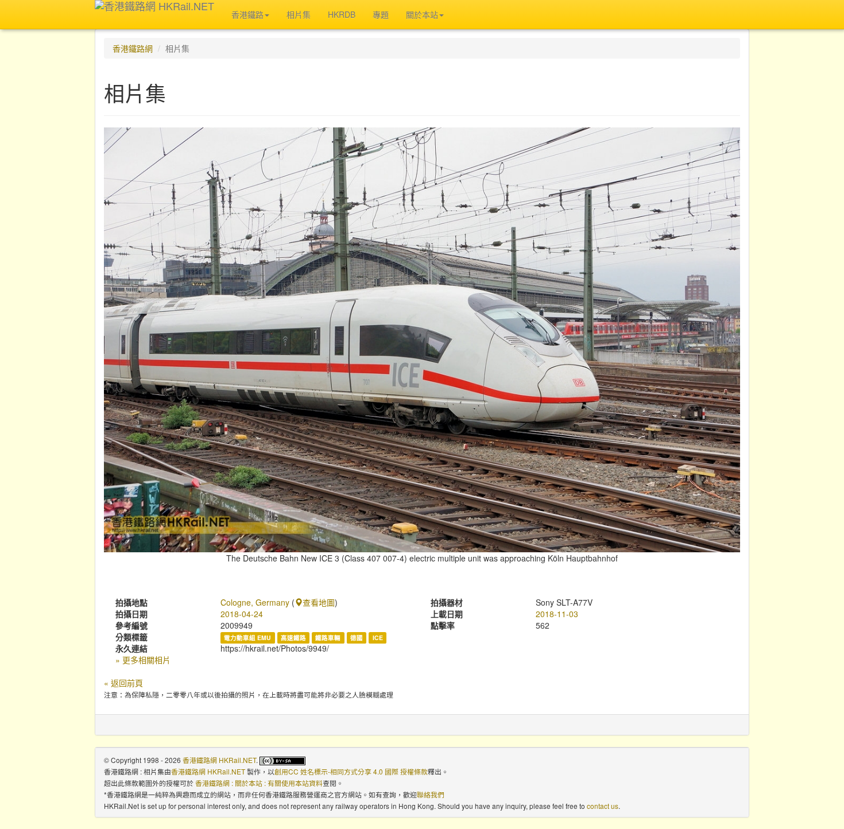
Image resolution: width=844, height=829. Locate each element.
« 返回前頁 (123, 682)
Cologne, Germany (254, 602)
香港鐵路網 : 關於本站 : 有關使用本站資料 (259, 783)
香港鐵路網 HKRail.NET (219, 760)
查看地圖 (319, 602)
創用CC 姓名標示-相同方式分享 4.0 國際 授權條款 (351, 771)
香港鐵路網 (133, 48)
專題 (381, 14)
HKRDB (341, 14)
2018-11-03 (557, 613)
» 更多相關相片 (143, 659)
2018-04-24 (241, 613)
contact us (602, 806)
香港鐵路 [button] (247, 14)
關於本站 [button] (422, 14)
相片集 (299, 14)
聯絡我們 (430, 794)
